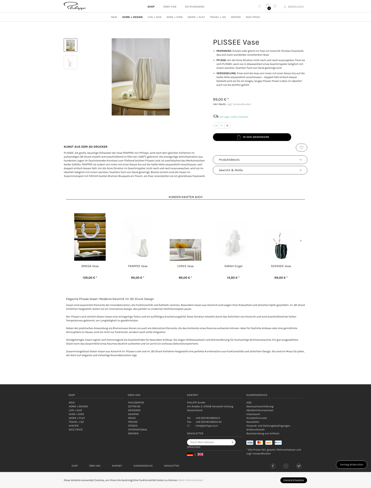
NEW (114, 17)
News (132, 418)
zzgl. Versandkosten (239, 104)
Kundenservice (143, 465)
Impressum (253, 414)
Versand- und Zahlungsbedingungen (268, 425)
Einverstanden (293, 480)
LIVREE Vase (185, 266)
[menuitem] (274, 403)
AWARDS (133, 414)
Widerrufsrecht (255, 429)
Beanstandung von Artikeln (262, 433)
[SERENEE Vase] (281, 230)
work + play (196, 17)
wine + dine (175, 17)
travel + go (218, 17)
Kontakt (117, 465)
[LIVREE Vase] (185, 230)
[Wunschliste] (276, 6)
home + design (132, 17)
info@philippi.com (206, 425)
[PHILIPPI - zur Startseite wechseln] (74, 6)
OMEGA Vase (90, 266)
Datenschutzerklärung (259, 406)
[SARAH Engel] (233, 230)
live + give (155, 17)
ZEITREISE (134, 406)
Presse (133, 421)
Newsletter (252, 421)
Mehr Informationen (191, 480)
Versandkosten (262, 453)
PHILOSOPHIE (136, 402)
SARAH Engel (233, 266)
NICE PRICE (253, 17)
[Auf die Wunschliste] (301, 147)
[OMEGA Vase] (90, 230)
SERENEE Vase (281, 266)
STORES (133, 425)
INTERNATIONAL (137, 429)
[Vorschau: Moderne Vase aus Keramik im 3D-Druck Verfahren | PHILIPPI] (70, 45)
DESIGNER (134, 410)
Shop (74, 465)
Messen (133, 433)
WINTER (236, 17)
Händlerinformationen (259, 410)
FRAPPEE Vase (137, 266)
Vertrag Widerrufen (351, 464)
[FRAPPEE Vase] (138, 230)
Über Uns (94, 465)
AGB (248, 402)
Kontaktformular (256, 418)
